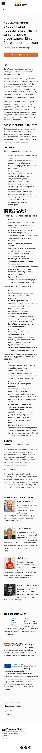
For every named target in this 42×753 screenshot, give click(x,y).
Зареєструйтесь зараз (21, 55)
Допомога (5, 736)
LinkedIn (29, 747)
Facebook (21, 747)
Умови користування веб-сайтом (13, 733)
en (3, 10)
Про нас (4, 738)
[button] (3, 3)
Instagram (25, 747)
